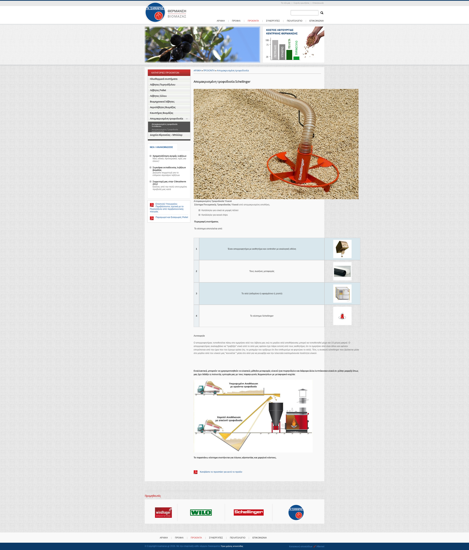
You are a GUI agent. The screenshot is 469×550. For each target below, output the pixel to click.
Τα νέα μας (285, 3)
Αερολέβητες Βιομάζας (163, 107)
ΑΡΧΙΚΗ (221, 21)
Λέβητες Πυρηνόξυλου (162, 84)
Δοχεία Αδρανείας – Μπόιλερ (166, 134)
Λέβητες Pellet (158, 90)
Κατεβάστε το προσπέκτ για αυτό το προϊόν (220, 472)
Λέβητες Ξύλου (158, 95)
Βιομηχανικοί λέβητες (162, 101)
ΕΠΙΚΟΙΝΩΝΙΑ (316, 21)
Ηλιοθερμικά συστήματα (163, 78)
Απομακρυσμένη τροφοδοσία (166, 118)
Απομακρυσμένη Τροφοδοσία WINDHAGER (165, 130)
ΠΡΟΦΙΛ (236, 21)
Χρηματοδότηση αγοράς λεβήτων (170, 156)
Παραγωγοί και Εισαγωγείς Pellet (172, 217)
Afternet (320, 546)
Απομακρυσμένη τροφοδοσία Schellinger (164, 125)
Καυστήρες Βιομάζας (161, 112)
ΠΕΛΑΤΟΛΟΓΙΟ (294, 21)
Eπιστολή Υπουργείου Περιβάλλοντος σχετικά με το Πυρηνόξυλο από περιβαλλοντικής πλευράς (167, 208)
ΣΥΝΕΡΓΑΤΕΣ (273, 21)
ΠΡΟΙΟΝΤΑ (209, 70)
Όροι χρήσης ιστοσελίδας (232, 546)
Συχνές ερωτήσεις (301, 3)
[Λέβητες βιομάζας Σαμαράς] (166, 22)
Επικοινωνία (318, 3)
